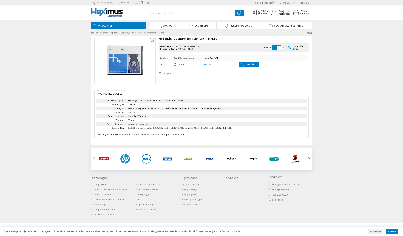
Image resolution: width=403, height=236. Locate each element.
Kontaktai (304, 2)
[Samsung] (212, 159)
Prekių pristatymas (191, 189)
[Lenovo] (106, 159)
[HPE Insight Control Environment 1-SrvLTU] (125, 60)
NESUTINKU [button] (375, 231)
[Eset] (276, 159)
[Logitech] (233, 159)
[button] (309, 158)
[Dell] (148, 159)
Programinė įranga (145, 204)
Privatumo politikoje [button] (231, 231)
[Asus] (169, 159)
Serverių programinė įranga (151, 32)
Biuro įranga (99, 204)
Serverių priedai (128, 32)
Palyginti (166, 73)
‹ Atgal (309, 32)
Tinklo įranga (142, 194)
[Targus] (254, 159)
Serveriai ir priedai (110, 32)
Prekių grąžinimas (191, 194)
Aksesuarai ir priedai (103, 214)
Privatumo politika (191, 204)
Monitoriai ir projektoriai (148, 184)
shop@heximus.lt (280, 189)
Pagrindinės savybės (109, 93)
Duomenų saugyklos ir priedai (108, 199)
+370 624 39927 (279, 194)
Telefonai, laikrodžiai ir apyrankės (110, 189)
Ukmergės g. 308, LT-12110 (285, 184)
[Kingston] (297, 159)
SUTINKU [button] (391, 231)
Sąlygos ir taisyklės (191, 184)
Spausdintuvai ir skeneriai (148, 189)
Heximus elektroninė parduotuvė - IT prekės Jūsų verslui (107, 12)
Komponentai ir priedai (104, 209)
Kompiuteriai (99, 184)
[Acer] (191, 159)
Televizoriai (141, 199)
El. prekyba (285, 2)
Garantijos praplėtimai (147, 209)
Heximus (95, 32)
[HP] (127, 159)
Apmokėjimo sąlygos (192, 199)
